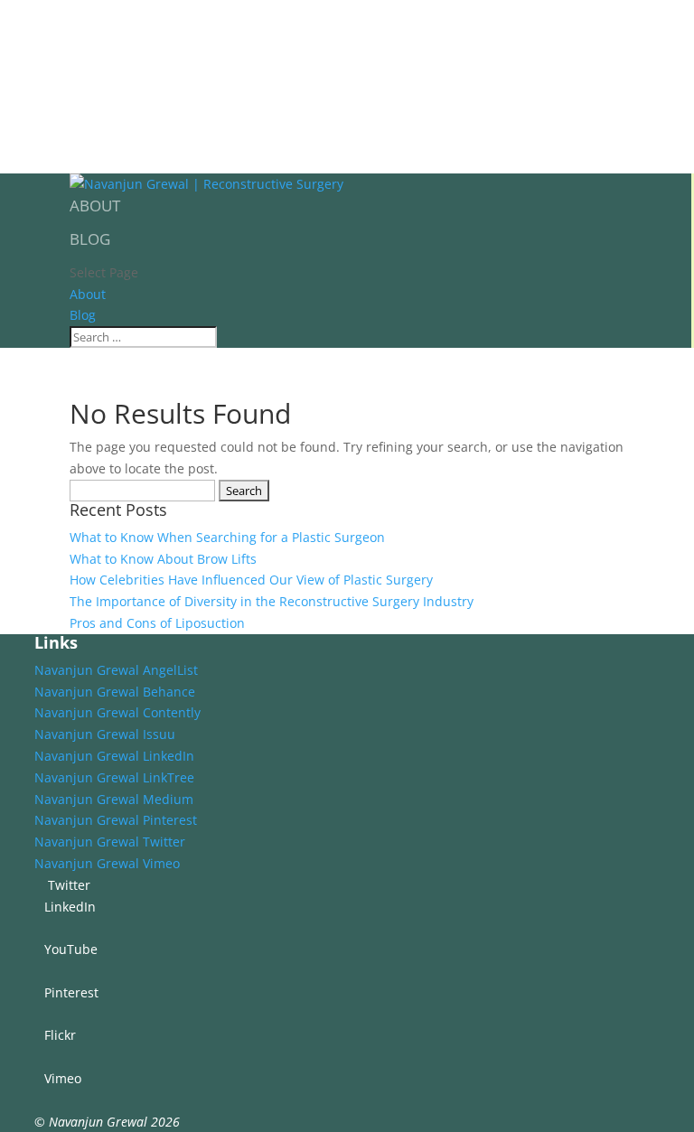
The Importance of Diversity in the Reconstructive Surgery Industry (272, 601)
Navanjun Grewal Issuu (104, 734)
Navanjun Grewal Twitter (109, 841)
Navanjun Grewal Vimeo (107, 863)
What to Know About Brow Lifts (163, 558)
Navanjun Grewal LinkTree (114, 777)
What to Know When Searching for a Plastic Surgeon (227, 537)
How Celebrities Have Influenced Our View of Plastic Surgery (251, 579)
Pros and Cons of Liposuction (157, 622)
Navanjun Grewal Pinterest (115, 819)
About (95, 205)
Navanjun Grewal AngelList (116, 669)
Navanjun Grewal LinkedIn (114, 755)
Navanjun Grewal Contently (117, 712)
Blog (90, 239)
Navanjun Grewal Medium (113, 799)
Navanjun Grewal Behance (114, 691)
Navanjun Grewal (98, 1121)
